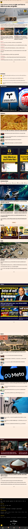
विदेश (23, 501)
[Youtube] (13, 521)
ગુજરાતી (10, 0)
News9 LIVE (8, 513)
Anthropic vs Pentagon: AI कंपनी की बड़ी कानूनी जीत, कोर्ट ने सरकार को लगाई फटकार (7, 38)
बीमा (14, 501)
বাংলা (12, 0)
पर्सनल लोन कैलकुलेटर (8, 508)
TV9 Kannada (12, 512)
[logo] (1, 2)
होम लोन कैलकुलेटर (3, 508)
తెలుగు (6, 0)
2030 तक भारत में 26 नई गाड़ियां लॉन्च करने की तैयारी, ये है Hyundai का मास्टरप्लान (15, 423)
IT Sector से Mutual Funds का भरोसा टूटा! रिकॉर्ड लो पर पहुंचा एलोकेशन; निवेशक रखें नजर (14, 80)
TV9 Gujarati (19, 512)
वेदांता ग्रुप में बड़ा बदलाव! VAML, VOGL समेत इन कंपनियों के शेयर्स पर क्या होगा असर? (14, 304)
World (1, 35)
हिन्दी (1, 0)
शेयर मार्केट (4, 501)
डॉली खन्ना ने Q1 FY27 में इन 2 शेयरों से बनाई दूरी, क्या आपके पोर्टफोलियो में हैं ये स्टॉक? (13, 78)
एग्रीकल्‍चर (2, 502)
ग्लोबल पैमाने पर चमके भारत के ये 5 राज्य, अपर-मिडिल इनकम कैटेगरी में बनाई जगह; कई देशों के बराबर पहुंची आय (15, 83)
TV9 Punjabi (22, 512)
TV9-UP (20, 0)
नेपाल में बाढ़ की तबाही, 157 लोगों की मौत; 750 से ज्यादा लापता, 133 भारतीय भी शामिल (15, 358)
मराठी (8, 0)
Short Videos (4, 147)
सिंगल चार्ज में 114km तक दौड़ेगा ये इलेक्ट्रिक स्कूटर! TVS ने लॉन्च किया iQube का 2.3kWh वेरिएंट (16, 421)
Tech (2, 365)
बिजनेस (1, 501)
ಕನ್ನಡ (4, 0)
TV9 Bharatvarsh (2, 512)
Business (2, 41)
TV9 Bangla (16, 512)
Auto (1, 317)
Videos (2, 284)
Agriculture (3, 457)
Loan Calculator (3, 507)
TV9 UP (5, 513)
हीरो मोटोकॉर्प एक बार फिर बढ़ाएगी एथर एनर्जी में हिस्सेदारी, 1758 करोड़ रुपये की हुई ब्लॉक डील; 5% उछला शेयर (20, 38)
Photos (2, 440)
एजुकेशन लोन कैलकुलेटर (19, 508)
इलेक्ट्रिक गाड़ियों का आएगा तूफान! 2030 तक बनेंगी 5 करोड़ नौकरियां (11, 414)
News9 (3, 0)
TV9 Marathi (6, 512)
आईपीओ (17, 501)
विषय (3, 505)
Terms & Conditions (24, 517)
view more (14, 222)
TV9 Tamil (26, 512)
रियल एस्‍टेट (19, 501)
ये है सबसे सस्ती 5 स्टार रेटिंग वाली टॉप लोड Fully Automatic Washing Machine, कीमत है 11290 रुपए (16, 387)
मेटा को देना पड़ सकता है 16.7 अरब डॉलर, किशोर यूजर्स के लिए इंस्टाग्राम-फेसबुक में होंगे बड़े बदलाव (14, 383)
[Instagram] (15, 521)
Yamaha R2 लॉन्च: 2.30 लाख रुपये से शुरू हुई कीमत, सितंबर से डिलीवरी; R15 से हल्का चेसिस (15, 418)
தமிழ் (15, 0)
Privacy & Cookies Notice (13, 517)
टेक (25, 501)
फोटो (5, 505)
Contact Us (2, 517)
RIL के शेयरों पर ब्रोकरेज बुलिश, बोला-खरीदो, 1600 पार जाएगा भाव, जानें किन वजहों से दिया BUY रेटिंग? (14, 76)
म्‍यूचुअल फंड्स (11, 501)
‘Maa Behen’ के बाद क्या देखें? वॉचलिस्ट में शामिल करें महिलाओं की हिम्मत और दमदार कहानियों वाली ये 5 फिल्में (9, 453)
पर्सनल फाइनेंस (7, 501)
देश (21, 501)
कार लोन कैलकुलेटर (13, 508)
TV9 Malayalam (2, 513)
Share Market (2, 44)
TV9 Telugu (9, 512)
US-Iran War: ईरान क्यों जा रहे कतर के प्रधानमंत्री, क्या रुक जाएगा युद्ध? (13, 355)
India (2, 241)
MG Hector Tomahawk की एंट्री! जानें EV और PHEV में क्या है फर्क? (9, 318)
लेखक (1, 505)
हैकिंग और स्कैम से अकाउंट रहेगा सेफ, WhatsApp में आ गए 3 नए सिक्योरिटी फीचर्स (15, 389)
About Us (5, 517)
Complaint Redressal (19, 517)
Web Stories (3, 87)
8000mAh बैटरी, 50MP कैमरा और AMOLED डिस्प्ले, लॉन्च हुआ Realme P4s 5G (15, 392)
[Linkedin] (16, 521)
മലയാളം (18, 0)
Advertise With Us (8, 517)
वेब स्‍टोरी (10, 505)
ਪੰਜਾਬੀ (14, 0)
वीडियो (7, 505)
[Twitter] (12, 521)
